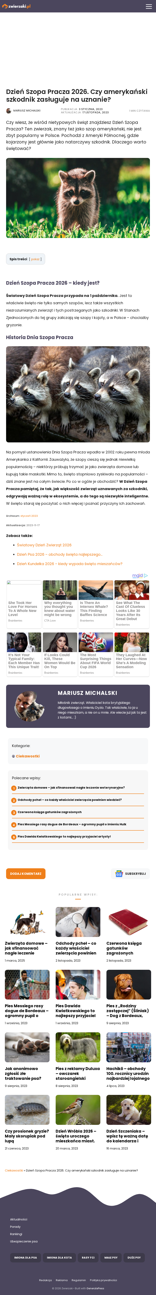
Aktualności (18, 1219)
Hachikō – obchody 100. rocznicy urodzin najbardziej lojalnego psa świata (128, 1073)
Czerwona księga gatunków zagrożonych (50, 812)
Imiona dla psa (25, 1258)
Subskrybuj (135, 874)
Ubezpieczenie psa (24, 1241)
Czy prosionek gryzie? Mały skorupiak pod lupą (27, 1136)
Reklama (62, 1280)
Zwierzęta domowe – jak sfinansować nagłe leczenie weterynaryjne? (71, 788)
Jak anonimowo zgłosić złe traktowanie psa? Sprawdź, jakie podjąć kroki (27, 1073)
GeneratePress (95, 1288)
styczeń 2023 (29, 516)
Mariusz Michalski (27, 110)
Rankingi (16, 1234)
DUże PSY (134, 1258)
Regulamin (79, 1280)
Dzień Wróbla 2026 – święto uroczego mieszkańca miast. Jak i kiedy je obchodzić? (76, 1136)
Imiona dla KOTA (59, 1258)
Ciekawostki (28, 756)
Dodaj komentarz (25, 874)
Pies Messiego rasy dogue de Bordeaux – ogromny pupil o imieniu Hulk (72, 824)
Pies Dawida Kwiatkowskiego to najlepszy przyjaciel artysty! (64, 836)
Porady (15, 1227)
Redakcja (45, 1280)
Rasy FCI (88, 1258)
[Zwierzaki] (16, 6)
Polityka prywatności (103, 1280)
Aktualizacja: (85, 112)
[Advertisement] (78, 47)
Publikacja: (82, 109)
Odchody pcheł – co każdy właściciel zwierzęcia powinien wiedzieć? (70, 800)
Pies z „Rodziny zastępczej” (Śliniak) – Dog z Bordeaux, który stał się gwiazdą (127, 1011)
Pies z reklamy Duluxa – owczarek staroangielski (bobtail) (78, 1073)
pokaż (35, 259)
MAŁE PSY (111, 1258)
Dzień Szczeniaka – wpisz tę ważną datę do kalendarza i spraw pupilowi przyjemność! (127, 1136)
